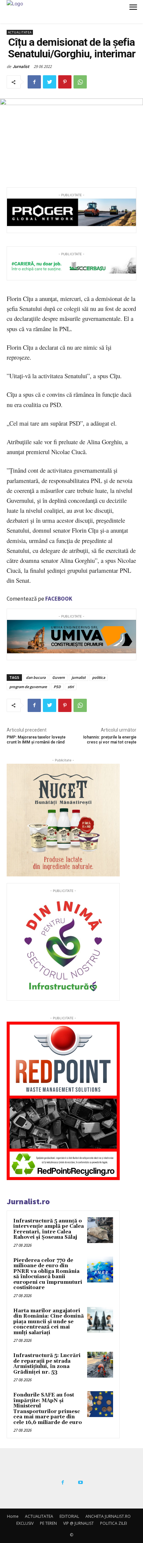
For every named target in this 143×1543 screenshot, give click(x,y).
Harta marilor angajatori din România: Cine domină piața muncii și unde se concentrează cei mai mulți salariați (48, 1322)
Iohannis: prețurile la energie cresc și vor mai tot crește (109, 739)
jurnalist (78, 677)
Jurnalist (21, 66)
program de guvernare (28, 686)
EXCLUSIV (25, 1523)
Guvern (58, 677)
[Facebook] (34, 82)
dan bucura (36, 677)
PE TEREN (48, 1523)
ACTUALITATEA (20, 32)
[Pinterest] (65, 82)
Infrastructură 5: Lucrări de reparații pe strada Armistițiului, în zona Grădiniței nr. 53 (46, 1363)
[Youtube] (80, 1482)
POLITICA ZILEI (113, 1523)
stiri (71, 686)
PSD (57, 686)
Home (13, 1516)
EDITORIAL (69, 1516)
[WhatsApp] (80, 82)
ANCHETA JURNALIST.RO (108, 1516)
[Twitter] (49, 82)
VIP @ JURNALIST (78, 1523)
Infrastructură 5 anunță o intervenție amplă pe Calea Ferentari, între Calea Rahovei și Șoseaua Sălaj (48, 1229)
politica (98, 677)
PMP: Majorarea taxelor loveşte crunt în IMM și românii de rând (36, 739)
